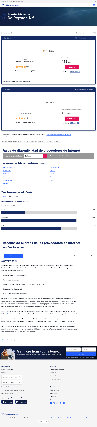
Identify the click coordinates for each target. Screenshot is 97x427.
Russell (52, 177)
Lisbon (52, 174)
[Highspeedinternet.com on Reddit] (60, 403)
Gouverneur (7, 177)
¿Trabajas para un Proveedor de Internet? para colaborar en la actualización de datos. (31, 141)
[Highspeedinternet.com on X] (54, 403)
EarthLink (65, 156)
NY (7, 340)
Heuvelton (7, 170)
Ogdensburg (7, 180)
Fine (51, 180)
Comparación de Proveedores (57, 369)
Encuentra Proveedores (7, 369)
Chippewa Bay (54, 167)
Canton (52, 170)
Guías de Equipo (54, 372)
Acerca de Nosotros (54, 390)
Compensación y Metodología (50, 418)
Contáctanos (53, 396)
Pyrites (5, 183)
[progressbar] (39, 212)
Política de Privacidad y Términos (66, 418)
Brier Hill (6, 174)
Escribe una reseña (13, 256)
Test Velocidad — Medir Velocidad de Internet (12, 390)
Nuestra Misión (53, 393)
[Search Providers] (20, 377)
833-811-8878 (75, 71)
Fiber (5, 196)
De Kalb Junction (9, 167)
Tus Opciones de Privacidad (84, 418)
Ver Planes (70, 67)
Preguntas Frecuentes (55, 376)
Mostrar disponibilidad (13, 156)
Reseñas (3, 372)
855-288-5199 (75, 123)
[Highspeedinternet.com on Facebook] (51, 403)
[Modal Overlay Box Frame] (48, 352)
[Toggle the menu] (94, 5)
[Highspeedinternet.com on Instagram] (57, 403)
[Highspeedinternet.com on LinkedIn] (64, 403)
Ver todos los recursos (55, 379)
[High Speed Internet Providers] (9, 5)
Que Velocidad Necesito (7, 393)
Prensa (51, 399)
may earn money (7, 1)
